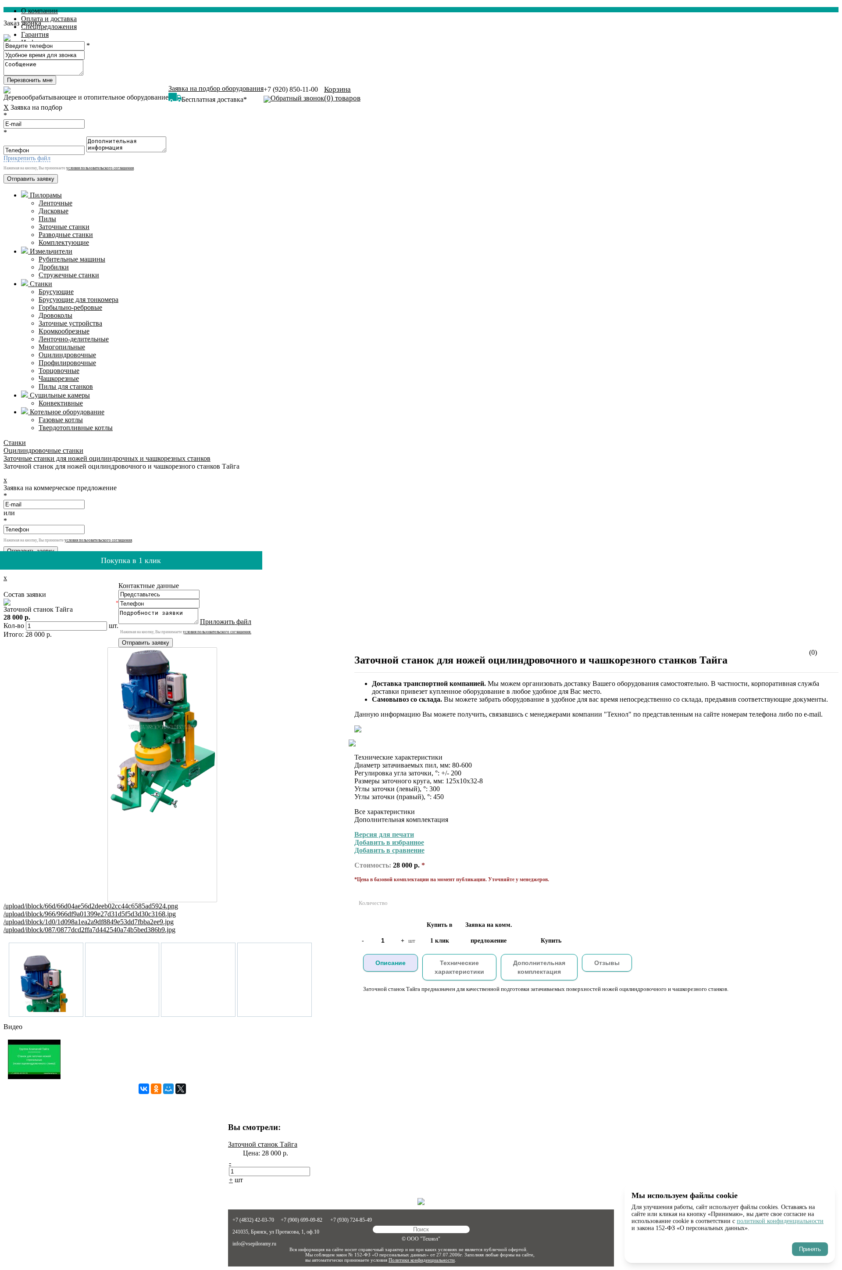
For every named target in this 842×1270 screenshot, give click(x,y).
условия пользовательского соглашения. (217, 632)
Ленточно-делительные (74, 339)
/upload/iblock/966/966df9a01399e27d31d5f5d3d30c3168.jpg (90, 914)
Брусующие (56, 291)
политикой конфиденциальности (780, 1221)
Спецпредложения (49, 26)
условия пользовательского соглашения (100, 168)
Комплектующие (64, 242)
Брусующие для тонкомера (78, 299)
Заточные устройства (70, 323)
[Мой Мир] (168, 1088)
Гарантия (35, 34)
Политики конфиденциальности (422, 1260)
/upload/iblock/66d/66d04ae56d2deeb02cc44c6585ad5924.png (91, 906)
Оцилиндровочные (67, 355)
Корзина (342, 93)
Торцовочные (59, 370)
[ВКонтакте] (144, 1088)
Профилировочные (67, 362)
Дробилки (54, 267)
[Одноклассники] (156, 1088)
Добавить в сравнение (389, 850)
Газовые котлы (61, 419)
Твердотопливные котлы (76, 427)
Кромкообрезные (64, 331)
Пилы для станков (66, 386)
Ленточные (55, 203)
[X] (180, 1088)
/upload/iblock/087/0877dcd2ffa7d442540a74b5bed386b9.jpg (89, 929)
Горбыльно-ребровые (70, 307)
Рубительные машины (72, 259)
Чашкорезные (59, 378)
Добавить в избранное (389, 842)
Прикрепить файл (27, 158)
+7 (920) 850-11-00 (291, 89)
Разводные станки (66, 234)
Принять (810, 1249)
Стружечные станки (69, 275)
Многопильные (62, 347)
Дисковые (53, 211)
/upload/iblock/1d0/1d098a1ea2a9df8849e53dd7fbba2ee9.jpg (89, 922)
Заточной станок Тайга (262, 1144)
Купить (551, 940)
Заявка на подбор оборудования (216, 88)
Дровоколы (55, 315)
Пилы (47, 218)
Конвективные (61, 403)
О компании (39, 10)
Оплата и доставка (49, 18)
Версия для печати (384, 834)
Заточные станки (64, 226)
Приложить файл (225, 621)
